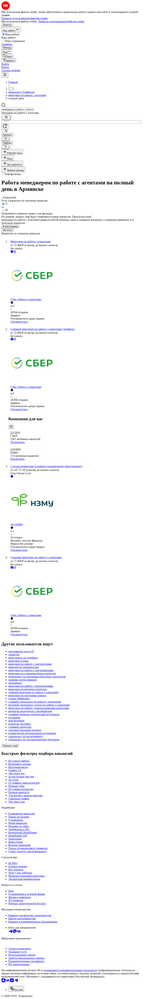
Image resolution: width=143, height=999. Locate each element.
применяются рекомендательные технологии (70, 970)
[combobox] (17, 109)
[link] (7, 56)
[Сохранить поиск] (4, 127)
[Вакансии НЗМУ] (75, 500)
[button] (5, 64)
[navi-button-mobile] (4, 75)
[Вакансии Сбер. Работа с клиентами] (75, 276)
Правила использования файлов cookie (61, 21)
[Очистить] (6, 117)
